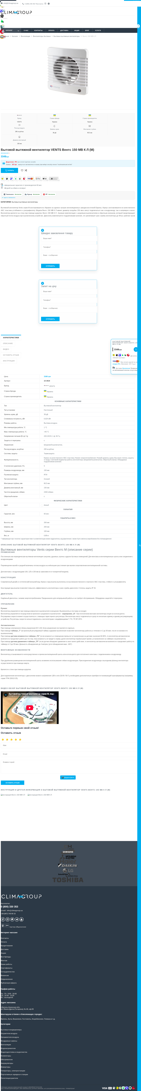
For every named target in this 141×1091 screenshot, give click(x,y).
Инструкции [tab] (9, 361)
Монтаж (4, 960)
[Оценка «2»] (8, 739)
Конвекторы (6, 1056)
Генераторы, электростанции (13, 1071)
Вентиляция (6, 1045)
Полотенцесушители (9, 1078)
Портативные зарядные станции (14, 1074)
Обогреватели (7, 1059)
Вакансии (5, 975)
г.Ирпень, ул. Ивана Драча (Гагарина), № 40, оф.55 (17, 197)
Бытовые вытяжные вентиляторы (25, 202)
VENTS (19, 120)
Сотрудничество (8, 972)
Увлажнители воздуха (10, 1037)
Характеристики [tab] (11, 338)
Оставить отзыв (13, 783)
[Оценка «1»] (3, 739)
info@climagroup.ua (10, 3)
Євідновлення (6, 979)
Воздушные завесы (9, 1041)
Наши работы (6, 964)
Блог (87, 30)
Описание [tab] (8, 343)
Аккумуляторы (7, 1063)
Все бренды (6, 957)
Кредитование (7, 946)
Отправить (50, 266)
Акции (76, 30)
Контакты (38, 30)
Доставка (64, 30)
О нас (26, 30)
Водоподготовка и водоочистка (14, 1052)
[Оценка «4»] (16, 739)
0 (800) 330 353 (33, 4)
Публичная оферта (9, 983)
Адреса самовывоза (9, 197)
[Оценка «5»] (21, 739)
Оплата (51, 30)
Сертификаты (6, 968)
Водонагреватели (8, 1048)
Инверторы (5, 1067)
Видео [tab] (6, 349)
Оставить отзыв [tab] (11, 355)
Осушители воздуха (9, 1033)
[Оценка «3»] (12, 739)
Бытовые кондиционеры (11, 1030)
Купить (11, 170)
